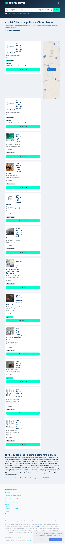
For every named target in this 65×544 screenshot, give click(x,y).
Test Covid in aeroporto (11, 502)
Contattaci (7, 506)
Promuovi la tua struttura (11, 508)
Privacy (7, 512)
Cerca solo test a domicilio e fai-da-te (18, 13)
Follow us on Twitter (10, 496)
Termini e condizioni (10, 514)
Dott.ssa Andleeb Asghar (22, 478)
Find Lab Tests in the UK (11, 499)
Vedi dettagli (22, 69)
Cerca (57, 10)
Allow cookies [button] (55, 539)
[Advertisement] (23, 86)
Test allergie (9, 33)
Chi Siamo (7, 504)
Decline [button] (41, 539)
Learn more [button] (56, 535)
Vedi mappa (51, 70)
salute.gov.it (38, 526)
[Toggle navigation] (58, 3)
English (8, 492)
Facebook (20, 496)
